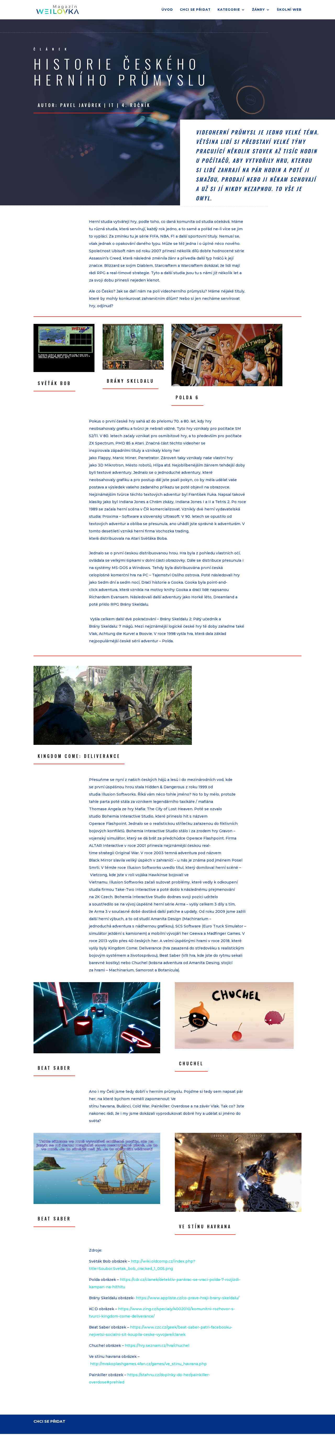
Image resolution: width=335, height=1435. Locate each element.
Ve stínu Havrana (205, 1226)
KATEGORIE (228, 10)
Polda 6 (187, 397)
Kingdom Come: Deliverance (79, 756)
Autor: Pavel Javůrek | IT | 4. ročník (94, 105)
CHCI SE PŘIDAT (195, 10)
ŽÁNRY (258, 10)
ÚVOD (167, 10)
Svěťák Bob (54, 383)
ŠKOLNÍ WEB (289, 10)
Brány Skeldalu (130, 381)
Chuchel (191, 1063)
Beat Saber (54, 1068)
